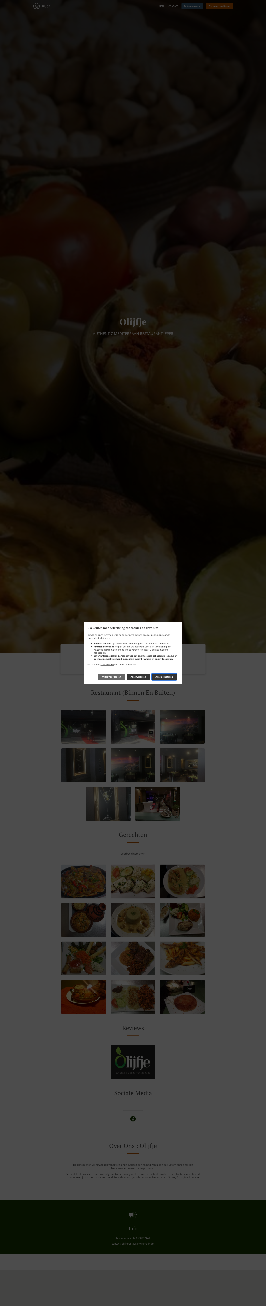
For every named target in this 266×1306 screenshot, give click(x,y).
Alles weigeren (138, 676)
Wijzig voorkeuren (111, 676)
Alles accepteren (164, 676)
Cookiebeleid (107, 664)
